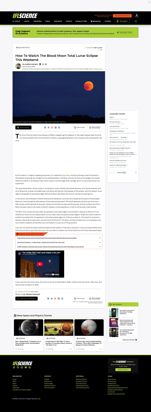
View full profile (97, 69)
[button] (136, 21)
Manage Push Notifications (116, 394)
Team (14, 381)
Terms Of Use (112, 379)
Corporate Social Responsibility (118, 387)
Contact (46, 379)
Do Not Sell (111, 392)
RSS (39, 399)
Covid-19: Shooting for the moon (118, 160)
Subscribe (16, 387)
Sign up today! (123, 369)
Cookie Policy (112, 381)
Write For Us (48, 381)
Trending (37, 21)
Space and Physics (24, 47)
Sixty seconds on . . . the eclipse (118, 137)
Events (69, 21)
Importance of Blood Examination (118, 165)
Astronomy (21, 338)
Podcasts (58, 21)
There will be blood (114, 126)
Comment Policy (81, 383)
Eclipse (111, 117)
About (14, 383)
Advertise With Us (49, 385)
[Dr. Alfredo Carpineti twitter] (43, 64)
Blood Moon (66, 175)
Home (14, 379)
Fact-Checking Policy (82, 387)
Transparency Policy (82, 385)
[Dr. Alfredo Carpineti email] (46, 64)
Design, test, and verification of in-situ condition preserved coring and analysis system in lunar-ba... (122, 153)
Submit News (48, 383)
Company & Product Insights (22, 389)
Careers (15, 385)
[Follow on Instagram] (21, 367)
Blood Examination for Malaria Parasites (120, 148)
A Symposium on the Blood (116, 131)
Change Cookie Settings (115, 389)
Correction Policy (81, 381)
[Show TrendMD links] (136, 172)
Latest (26, 21)
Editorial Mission (81, 379)
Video (47, 21)
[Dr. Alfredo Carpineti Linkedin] (40, 64)
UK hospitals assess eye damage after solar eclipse (123, 142)
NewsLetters (81, 21)
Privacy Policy (112, 383)
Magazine (97, 21)
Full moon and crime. (115, 122)
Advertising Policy (113, 385)
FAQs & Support (49, 387)
